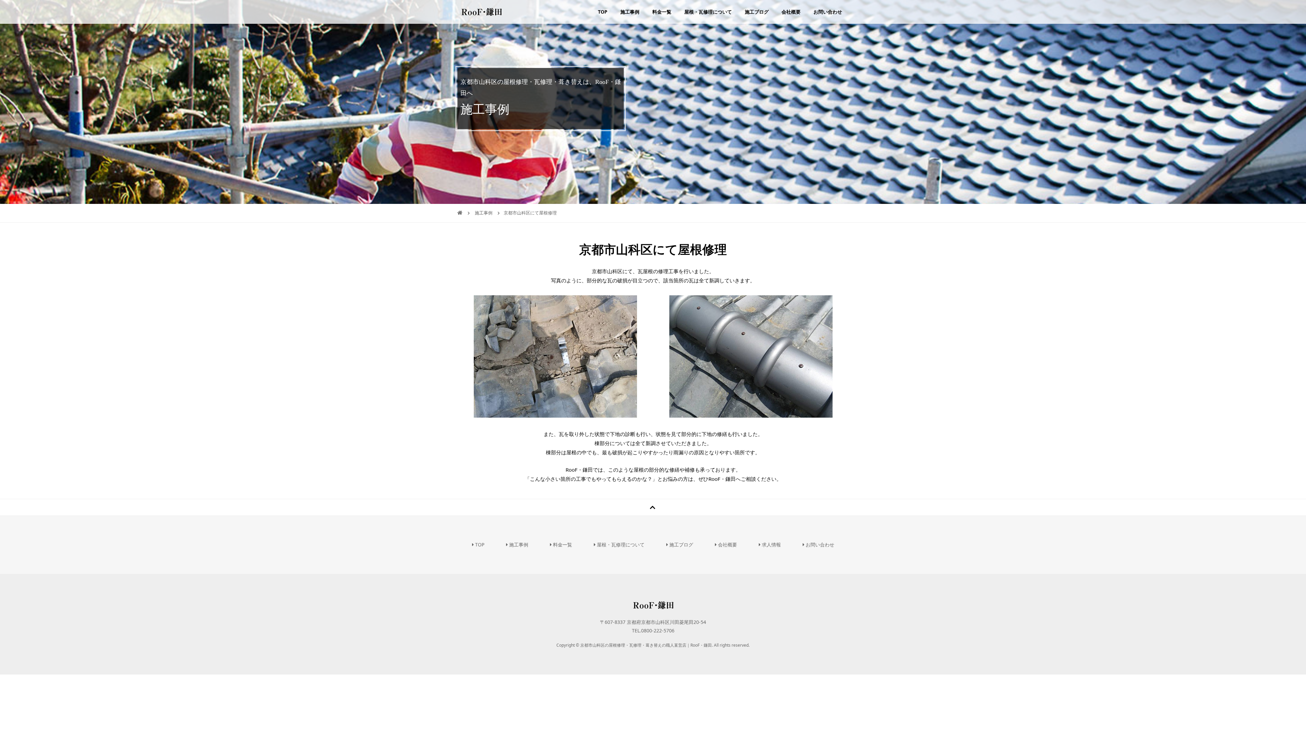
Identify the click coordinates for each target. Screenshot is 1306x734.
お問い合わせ (828, 11)
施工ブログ (757, 11)
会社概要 (791, 11)
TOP (602, 11)
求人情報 (770, 544)
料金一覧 (661, 11)
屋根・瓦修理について (708, 11)
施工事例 (629, 11)
